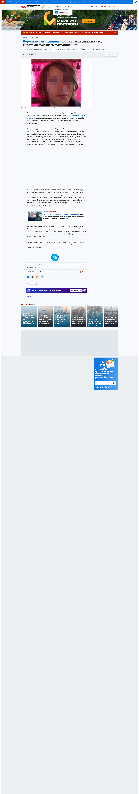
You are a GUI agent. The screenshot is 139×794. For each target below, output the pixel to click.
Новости (32, 32)
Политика (36, 2)
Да (56, 12)
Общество (45, 2)
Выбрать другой (63, 12)
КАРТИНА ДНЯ (33, 283)
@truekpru (36, 267)
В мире (62, 2)
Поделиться (111, 55)
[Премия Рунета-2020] (46, 6)
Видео (17, 2)
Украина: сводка (68, 32)
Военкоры (47, 32)
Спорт (102, 2)
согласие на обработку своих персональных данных (103, 387)
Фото (11, 2)
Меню (3, 2)
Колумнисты (110, 2)
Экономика (54, 2)
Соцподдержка (87, 2)
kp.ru (83, 272)
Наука (96, 2)
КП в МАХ (77, 32)
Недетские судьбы (57, 32)
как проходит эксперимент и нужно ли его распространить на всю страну (63, 216)
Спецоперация (26, 2)
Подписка (112, 6)
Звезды (69, 2)
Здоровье (77, 2)
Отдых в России (85, 32)
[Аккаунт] (136, 2)
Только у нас (39, 32)
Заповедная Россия (97, 32)
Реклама (103, 6)
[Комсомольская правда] (30, 6)
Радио (95, 6)
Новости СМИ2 (30, 297)
